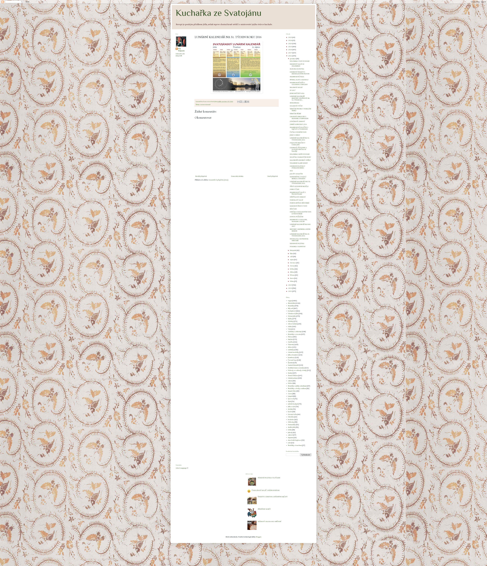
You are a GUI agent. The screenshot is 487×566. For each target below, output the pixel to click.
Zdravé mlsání (292, 324)
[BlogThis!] (241, 101)
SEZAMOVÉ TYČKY (296, 106)
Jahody (290, 432)
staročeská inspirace (294, 440)
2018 (290, 50)
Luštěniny (291, 350)
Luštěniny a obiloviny (295, 331)
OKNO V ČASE (294, 189)
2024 (290, 40)
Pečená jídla (292, 316)
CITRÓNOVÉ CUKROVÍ (297, 121)
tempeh (290, 396)
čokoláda (291, 417)
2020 (290, 43)
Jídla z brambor (293, 355)
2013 (290, 291)
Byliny (290, 319)
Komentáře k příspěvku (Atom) (218, 180)
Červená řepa (292, 360)
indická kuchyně (293, 404)
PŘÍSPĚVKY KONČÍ (264, 509)
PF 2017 (292, 90)
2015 (290, 285)
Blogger (258, 537)
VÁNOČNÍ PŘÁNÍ (295, 114)
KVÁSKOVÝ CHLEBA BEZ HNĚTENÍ (269, 521)
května (292, 269)
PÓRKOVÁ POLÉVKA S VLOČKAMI (269, 478)
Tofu (289, 329)
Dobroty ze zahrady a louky (297, 370)
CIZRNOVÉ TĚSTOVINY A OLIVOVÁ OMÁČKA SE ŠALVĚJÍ (298, 149)
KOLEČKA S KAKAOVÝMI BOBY (300, 157)
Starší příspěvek (272, 176)
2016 (290, 56)
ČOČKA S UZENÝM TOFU (298, 132)
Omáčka (290, 342)
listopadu (293, 250)
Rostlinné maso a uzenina (296, 368)
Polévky (290, 321)
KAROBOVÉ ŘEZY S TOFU (298, 206)
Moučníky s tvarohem (295, 445)
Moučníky (291, 306)
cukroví (290, 435)
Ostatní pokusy (293, 378)
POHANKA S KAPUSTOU (297, 246)
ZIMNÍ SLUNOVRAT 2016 (298, 124)
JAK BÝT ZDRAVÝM (296, 174)
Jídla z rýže (291, 406)
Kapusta (290, 437)
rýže (289, 443)
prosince (293, 59)
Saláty (290, 326)
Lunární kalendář (205, 104)
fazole (290, 412)
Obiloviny (291, 422)
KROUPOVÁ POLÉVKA (297, 243)
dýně (289, 401)
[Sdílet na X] (243, 101)
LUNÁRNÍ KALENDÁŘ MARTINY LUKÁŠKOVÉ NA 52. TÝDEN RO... (300, 98)
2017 (290, 53)
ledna (292, 281)
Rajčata (290, 339)
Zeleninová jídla (293, 313)
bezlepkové (292, 311)
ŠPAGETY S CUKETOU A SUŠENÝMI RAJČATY (273, 497)
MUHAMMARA (294, 103)
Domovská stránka (237, 176)
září (291, 256)
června (292, 266)
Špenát (290, 363)
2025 (290, 37)
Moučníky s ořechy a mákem (297, 388)
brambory (291, 357)
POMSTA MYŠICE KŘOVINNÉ (299, 203)
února (292, 278)
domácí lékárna (293, 375)
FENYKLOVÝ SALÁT (296, 200)
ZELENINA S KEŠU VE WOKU (300, 154)
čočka (290, 430)
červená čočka (292, 414)
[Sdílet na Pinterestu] (248, 101)
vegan (290, 301)
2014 (290, 288)
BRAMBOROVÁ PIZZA (297, 77)
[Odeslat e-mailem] (238, 101)
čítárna (290, 337)
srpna (292, 260)
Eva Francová (181, 50)
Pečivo (290, 383)
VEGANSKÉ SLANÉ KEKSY (299, 163)
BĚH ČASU (293, 209)
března (292, 275)
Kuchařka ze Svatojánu (219, 13)
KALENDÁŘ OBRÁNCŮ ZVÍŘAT (300, 160)
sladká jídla (291, 427)
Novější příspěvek (201, 176)
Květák (290, 409)
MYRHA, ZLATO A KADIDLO (299, 80)
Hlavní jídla (291, 303)
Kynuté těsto (292, 391)
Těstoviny (291, 344)
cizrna (290, 394)
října (291, 253)
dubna (292, 272)
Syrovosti (291, 399)
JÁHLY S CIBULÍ (295, 135)
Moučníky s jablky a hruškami (297, 386)
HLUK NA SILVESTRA (297, 69)
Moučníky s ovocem (294, 334)
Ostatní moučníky (293, 352)
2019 (290, 47)
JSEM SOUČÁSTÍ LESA (297, 93)
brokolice (291, 419)
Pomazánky (291, 424)
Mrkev (290, 347)
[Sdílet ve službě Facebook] (245, 101)
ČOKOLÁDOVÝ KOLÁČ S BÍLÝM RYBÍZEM (265, 490)
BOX (291, 171)
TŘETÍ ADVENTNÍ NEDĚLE (299, 186)
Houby (290, 373)
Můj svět (290, 308)
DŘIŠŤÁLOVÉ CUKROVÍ (298, 197)
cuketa (290, 381)
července (293, 263)
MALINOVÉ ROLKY (296, 87)
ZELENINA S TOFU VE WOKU (299, 61)
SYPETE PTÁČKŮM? (296, 217)
